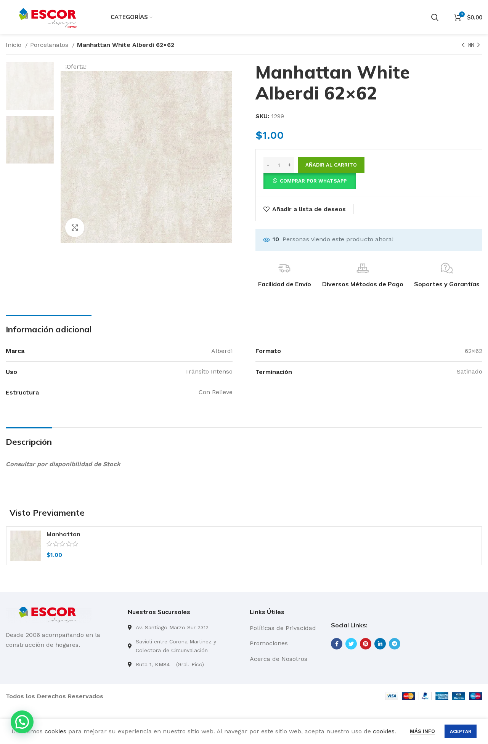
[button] (309, 180)
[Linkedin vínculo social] (380, 643)
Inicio (14, 44)
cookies (55, 731)
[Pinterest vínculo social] (365, 643)
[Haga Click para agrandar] (74, 227)
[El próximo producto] (478, 45)
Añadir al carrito (331, 165)
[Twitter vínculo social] (351, 643)
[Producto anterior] (463, 45)
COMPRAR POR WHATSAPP (313, 181)
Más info (422, 731)
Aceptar (460, 731)
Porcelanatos (50, 44)
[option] (30, 86)
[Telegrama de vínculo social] (394, 643)
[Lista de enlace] (183, 627)
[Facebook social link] (336, 643)
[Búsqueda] (434, 17)
